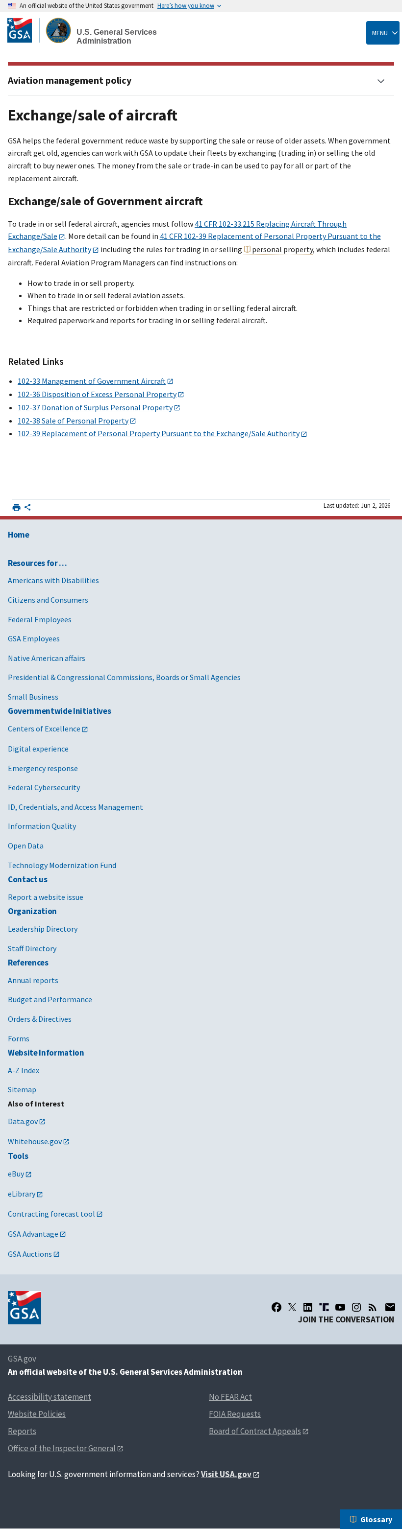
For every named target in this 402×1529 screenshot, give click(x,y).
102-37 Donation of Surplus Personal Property (95, 407)
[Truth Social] (324, 1307)
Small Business (33, 697)
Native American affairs (46, 658)
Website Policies (37, 1414)
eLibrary (21, 1194)
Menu (380, 32)
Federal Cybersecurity (44, 787)
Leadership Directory (42, 929)
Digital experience (38, 748)
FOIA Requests (235, 1414)
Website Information (46, 1052)
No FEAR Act (230, 1396)
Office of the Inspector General (62, 1448)
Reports (22, 1431)
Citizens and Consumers (48, 600)
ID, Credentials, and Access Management (75, 807)
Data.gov (23, 1121)
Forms (18, 1038)
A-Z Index (23, 1070)
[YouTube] (340, 1307)
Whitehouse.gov (35, 1141)
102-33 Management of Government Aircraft (92, 381)
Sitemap (22, 1089)
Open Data (26, 845)
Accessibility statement (49, 1396)
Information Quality (42, 826)
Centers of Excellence (44, 728)
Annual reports (33, 980)
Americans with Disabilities (53, 580)
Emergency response (43, 768)
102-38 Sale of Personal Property (73, 420)
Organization (32, 911)
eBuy (16, 1173)
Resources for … (37, 563)
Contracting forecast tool (51, 1214)
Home (18, 534)
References (28, 962)
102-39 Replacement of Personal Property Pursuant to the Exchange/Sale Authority (159, 433)
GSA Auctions (30, 1254)
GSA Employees (34, 638)
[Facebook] (276, 1307)
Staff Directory (32, 948)
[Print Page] (16, 507)
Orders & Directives (40, 1019)
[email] (390, 1307)
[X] (292, 1307)
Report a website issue (45, 897)
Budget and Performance (50, 999)
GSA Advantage (33, 1234)
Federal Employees (40, 619)
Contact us (28, 879)
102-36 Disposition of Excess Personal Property (97, 394)
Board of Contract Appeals (255, 1431)
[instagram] (356, 1307)
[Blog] (372, 1307)
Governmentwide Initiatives (59, 711)
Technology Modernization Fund (62, 865)
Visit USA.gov (226, 1474)
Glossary (376, 1519)
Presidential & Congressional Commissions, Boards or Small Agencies (124, 677)
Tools (18, 1156)
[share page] (27, 509)
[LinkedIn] (308, 1307)
